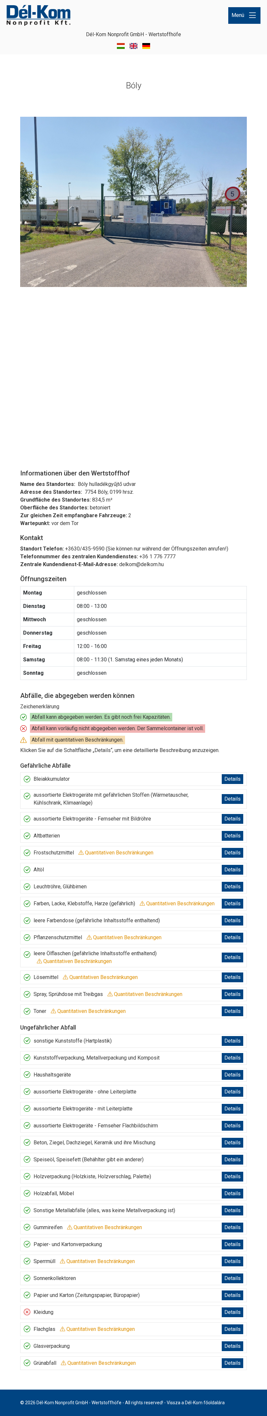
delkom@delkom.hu (141, 564)
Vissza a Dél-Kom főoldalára (196, 1402)
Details (232, 779)
